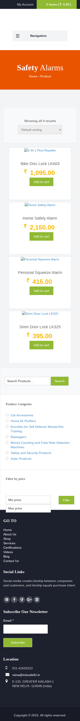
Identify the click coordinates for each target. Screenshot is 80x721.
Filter (66, 500)
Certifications (12, 547)
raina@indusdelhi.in (26, 675)
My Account (25, 4)
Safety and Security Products (31, 453)
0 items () (58, 4)
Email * (8, 620)
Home (33, 76)
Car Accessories (22, 415)
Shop (7, 538)
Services (9, 543)
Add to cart (41, 182)
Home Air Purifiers (23, 421)
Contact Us (11, 561)
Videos (8, 552)
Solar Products (21, 458)
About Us (9, 534)
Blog (6, 556)
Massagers (18, 437)
